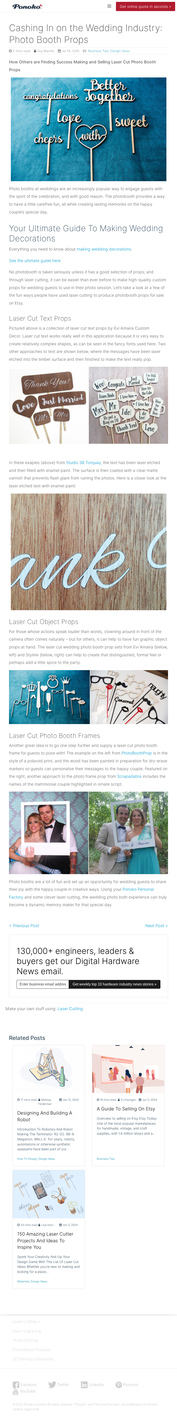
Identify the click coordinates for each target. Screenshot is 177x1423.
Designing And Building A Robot (44, 1116)
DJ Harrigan (128, 1099)
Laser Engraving (27, 1331)
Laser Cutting (70, 1008)
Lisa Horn (47, 1225)
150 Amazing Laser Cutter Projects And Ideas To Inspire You (45, 1240)
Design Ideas (120, 51)
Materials (23, 1281)
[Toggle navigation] (109, 6)
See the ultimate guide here (35, 260)
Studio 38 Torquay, (84, 462)
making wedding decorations (104, 249)
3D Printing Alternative (33, 1359)
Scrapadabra (129, 776)
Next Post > (156, 925)
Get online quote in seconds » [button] (145, 6)
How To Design (27, 1158)
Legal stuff (31, 1409)
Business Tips (98, 51)
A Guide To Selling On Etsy (126, 1109)
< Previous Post (24, 925)
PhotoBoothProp (136, 753)
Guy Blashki (45, 51)
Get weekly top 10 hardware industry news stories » (114, 984)
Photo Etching (25, 1340)
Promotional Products (32, 1350)
